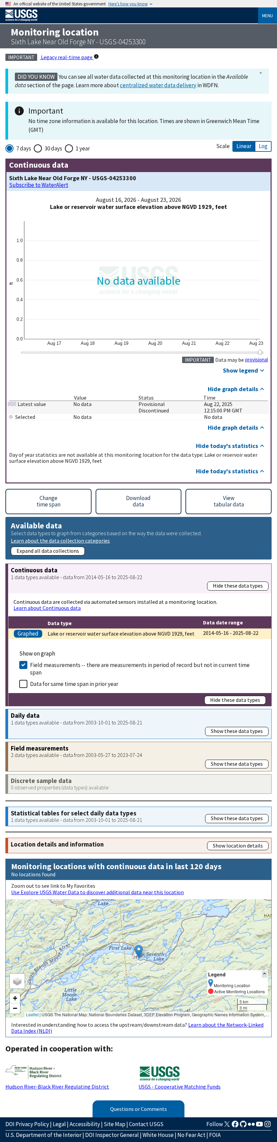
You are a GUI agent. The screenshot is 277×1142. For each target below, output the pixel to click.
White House (158, 1135)
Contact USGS (146, 1124)
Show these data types (237, 731)
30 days (53, 148)
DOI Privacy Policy (27, 1124)
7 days (23, 148)
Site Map (114, 1124)
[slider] (260, 352)
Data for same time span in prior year (74, 684)
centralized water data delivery (158, 85)
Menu (267, 16)
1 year (83, 148)
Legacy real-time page (67, 57)
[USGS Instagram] (267, 1126)
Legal (59, 1124)
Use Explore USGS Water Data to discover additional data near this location (97, 892)
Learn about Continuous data (47, 607)
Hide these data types (238, 585)
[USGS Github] (243, 1126)
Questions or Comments (138, 1108)
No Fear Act (191, 1135)
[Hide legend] (264, 974)
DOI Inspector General (112, 1135)
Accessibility (85, 1124)
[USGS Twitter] (227, 1126)
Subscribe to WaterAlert (38, 185)
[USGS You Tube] (259, 1126)
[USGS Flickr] (251, 1126)
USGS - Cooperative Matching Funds (179, 1086)
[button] (138, 951)
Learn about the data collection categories (60, 540)
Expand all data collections (48, 550)
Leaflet (32, 1014)
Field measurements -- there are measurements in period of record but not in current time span (140, 668)
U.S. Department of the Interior (43, 1135)
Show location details (238, 845)
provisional (256, 360)
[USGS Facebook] (235, 1126)
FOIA (215, 1135)
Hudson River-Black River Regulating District (57, 1086)
